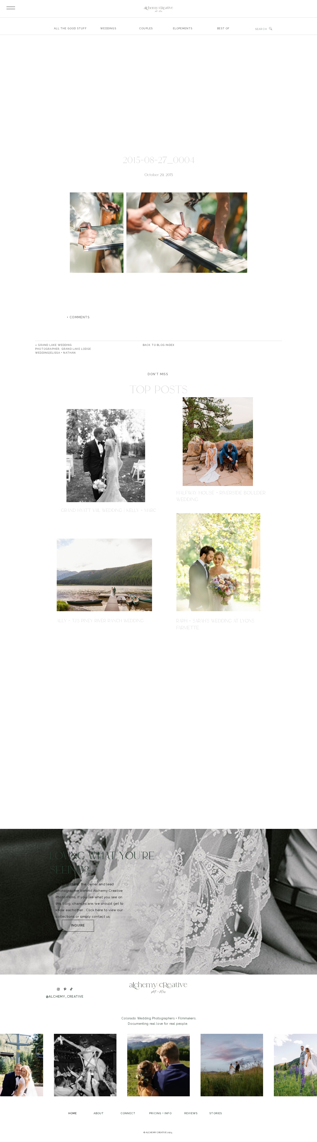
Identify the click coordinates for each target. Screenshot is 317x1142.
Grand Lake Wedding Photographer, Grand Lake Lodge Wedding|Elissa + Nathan (63, 349)
